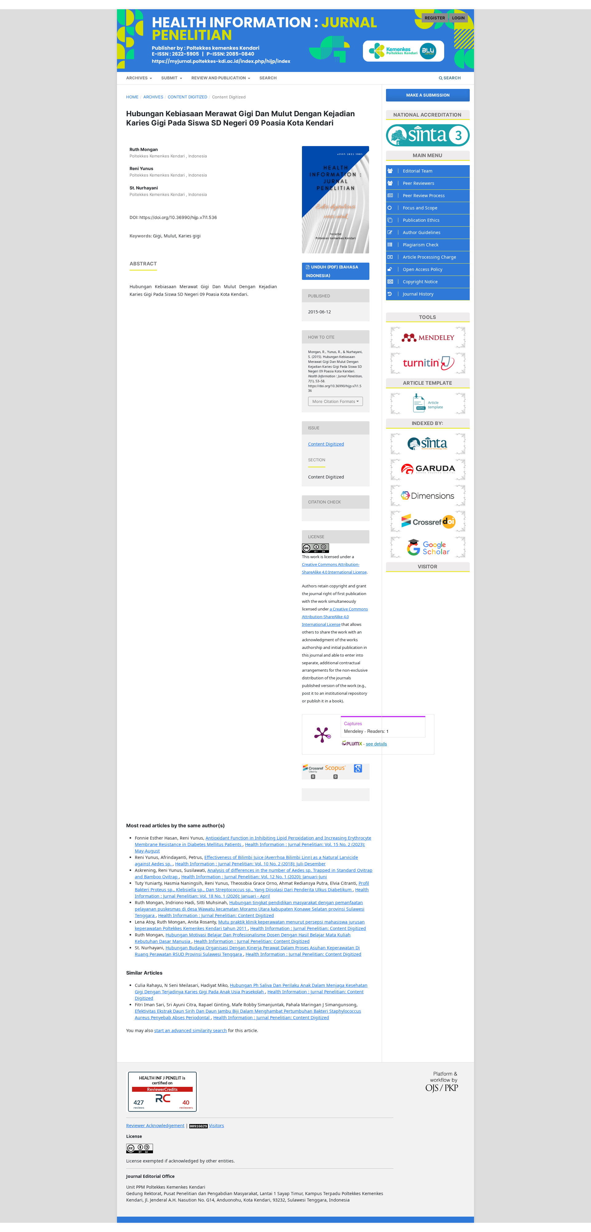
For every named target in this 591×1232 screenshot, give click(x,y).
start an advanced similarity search (190, 1030)
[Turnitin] (428, 363)
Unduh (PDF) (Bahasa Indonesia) (332, 271)
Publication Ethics (421, 220)
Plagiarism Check (420, 245)
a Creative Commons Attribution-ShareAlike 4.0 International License (335, 616)
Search (452, 77)
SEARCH (268, 77)
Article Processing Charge (429, 257)
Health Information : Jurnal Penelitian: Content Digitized (216, 915)
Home (132, 96)
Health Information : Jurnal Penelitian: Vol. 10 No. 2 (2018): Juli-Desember (250, 864)
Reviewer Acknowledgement (155, 1125)
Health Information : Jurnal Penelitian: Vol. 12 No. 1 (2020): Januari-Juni (254, 877)
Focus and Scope (420, 208)
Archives (153, 96)
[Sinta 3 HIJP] (428, 443)
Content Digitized (187, 96)
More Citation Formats (333, 401)
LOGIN (458, 17)
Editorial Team (417, 171)
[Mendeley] (428, 337)
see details (376, 744)
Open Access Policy (422, 269)
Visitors (216, 1125)
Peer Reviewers (418, 183)
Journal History (418, 294)
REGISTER (435, 17)
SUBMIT (170, 77)
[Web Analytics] (198, 1125)
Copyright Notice (420, 281)
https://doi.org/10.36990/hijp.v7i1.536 (178, 217)
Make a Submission (428, 95)
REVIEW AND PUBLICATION (219, 77)
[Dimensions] (428, 495)
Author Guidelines (421, 232)
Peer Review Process (424, 195)
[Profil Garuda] (428, 469)
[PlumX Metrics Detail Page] (322, 734)
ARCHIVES (137, 77)
